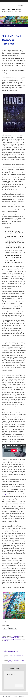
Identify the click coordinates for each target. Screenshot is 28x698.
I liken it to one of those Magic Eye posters (12, 494)
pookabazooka (16, 639)
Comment (18, 686)
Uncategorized (16, 636)
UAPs (10, 639)
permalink (6, 640)
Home (3, 25)
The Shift (17, 637)
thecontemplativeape (11, 9)
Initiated (9, 637)
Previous (19, 29)
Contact (13, 25)
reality (12, 637)
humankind (4, 637)
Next (24, 29)
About (8, 25)
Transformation (5, 639)
